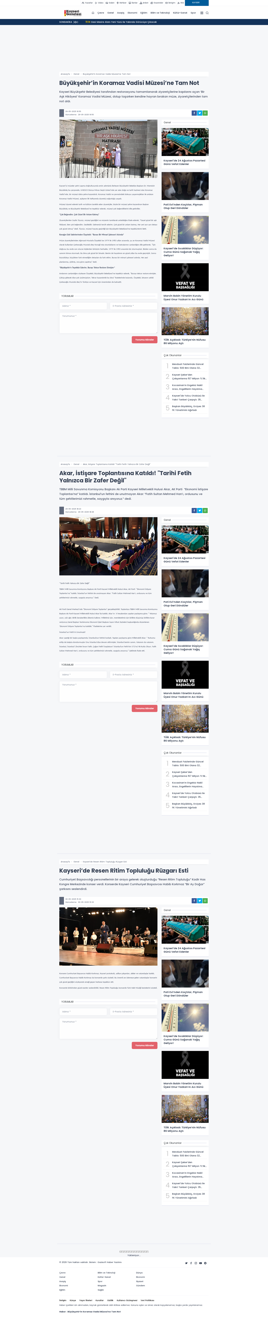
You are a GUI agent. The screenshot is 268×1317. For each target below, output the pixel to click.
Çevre (100, 12)
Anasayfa (65, 74)
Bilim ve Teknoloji (160, 12)
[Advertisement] (134, 50)
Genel (110, 12)
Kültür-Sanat (180, 12)
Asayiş (120, 12)
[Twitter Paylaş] (199, 113)
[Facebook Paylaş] (194, 113)
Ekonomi (132, 12)
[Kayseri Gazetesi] (73, 12)
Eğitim (143, 12)
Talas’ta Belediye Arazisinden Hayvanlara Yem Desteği (120, 22)
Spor (193, 12)
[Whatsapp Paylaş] (205, 113)
